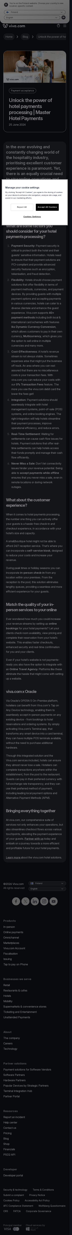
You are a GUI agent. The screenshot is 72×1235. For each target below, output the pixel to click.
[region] (35, 202)
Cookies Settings (32, 216)
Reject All (22, 207)
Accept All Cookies (47, 207)
